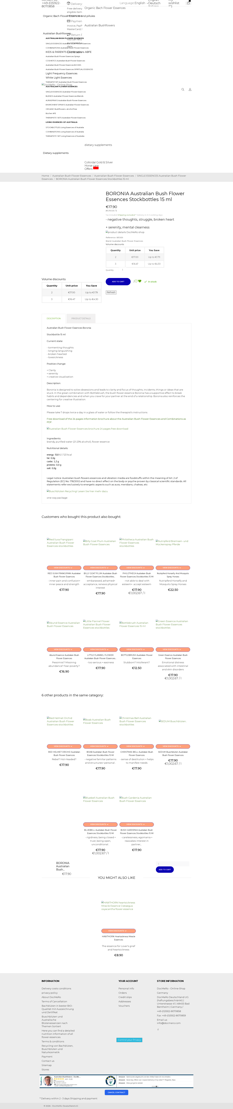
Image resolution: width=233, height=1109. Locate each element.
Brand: (109, 241)
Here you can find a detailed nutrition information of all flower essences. (58, 1033)
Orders (123, 992)
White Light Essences (59, 77)
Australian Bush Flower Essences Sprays (63, 56)
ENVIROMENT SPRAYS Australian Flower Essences (67, 105)
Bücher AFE (51, 113)
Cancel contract (116, 1092)
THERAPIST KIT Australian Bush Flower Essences (66, 82)
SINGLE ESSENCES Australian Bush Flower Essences (68, 43)
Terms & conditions (53, 1041)
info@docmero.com (169, 1023)
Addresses (125, 1001)
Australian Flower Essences (62, 86)
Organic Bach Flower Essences (105, 8)
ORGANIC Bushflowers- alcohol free (61, 109)
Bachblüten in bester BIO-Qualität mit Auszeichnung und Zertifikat (58, 1009)
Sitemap (47, 1065)
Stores (45, 1069)
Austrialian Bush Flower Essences (65, 38)
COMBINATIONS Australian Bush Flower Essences (67, 48)
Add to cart (118, 282)
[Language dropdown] (190, 90)
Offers (92, 168)
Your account (128, 981)
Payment (47, 1056)
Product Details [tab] (81, 318)
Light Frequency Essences (61, 73)
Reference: (111, 237)
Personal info (126, 988)
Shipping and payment (83, 1098)
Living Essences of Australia (61, 122)
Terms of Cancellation (54, 1001)
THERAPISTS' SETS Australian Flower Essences (65, 118)
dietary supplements (98, 145)
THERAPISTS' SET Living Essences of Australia (65, 136)
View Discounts (63, 567)
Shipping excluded (127, 215)
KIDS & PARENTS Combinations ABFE (69, 52)
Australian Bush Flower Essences (127, 241)
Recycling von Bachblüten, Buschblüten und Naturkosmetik (57, 1049)
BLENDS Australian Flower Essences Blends (64, 96)
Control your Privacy (129, 1040)
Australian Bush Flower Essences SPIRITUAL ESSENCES (69, 69)
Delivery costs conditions (56, 988)
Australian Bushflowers (100, 25)
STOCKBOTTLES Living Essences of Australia (65, 127)
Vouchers (124, 1005)
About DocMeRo (51, 997)
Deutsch (154, 3)
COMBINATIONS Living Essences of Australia (65, 132)
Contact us (48, 1061)
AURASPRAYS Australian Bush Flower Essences (66, 100)
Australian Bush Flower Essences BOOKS (63, 65)
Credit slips (125, 997)
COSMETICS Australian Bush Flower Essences (65, 61)
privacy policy (50, 992)
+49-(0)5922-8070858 (51, 4)
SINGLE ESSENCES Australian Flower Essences (66, 92)
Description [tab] (54, 318)
